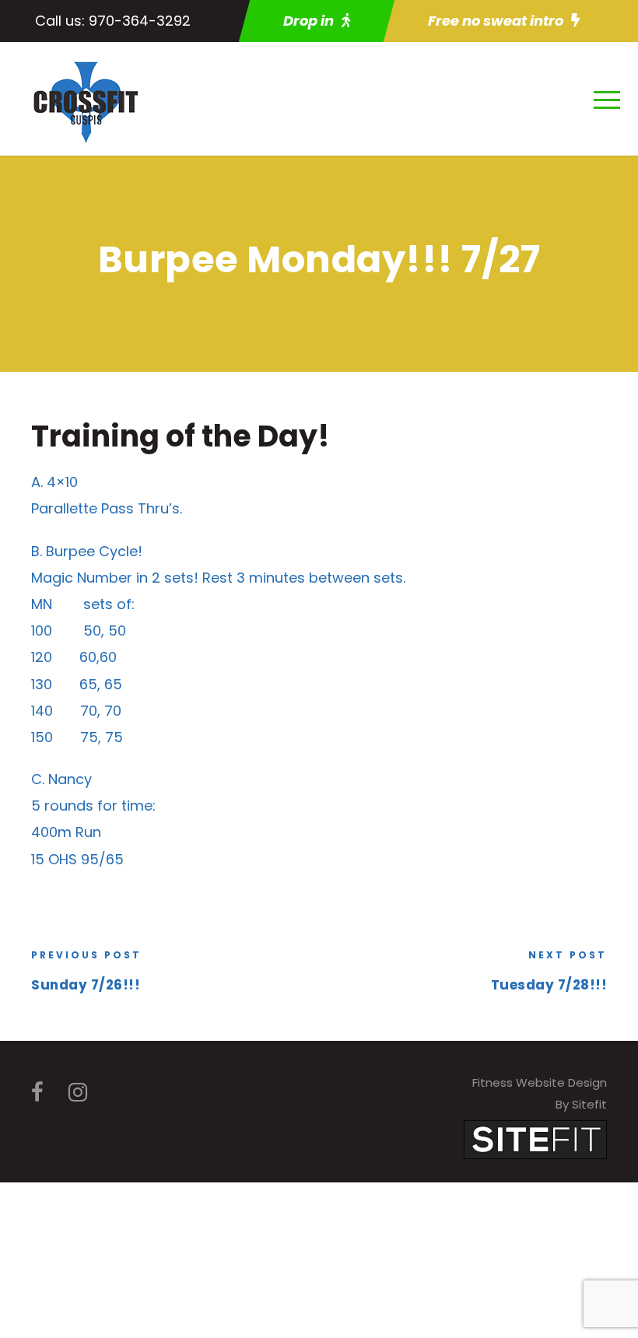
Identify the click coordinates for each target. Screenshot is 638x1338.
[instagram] (77, 1092)
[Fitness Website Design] (535, 1138)
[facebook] (37, 1092)
